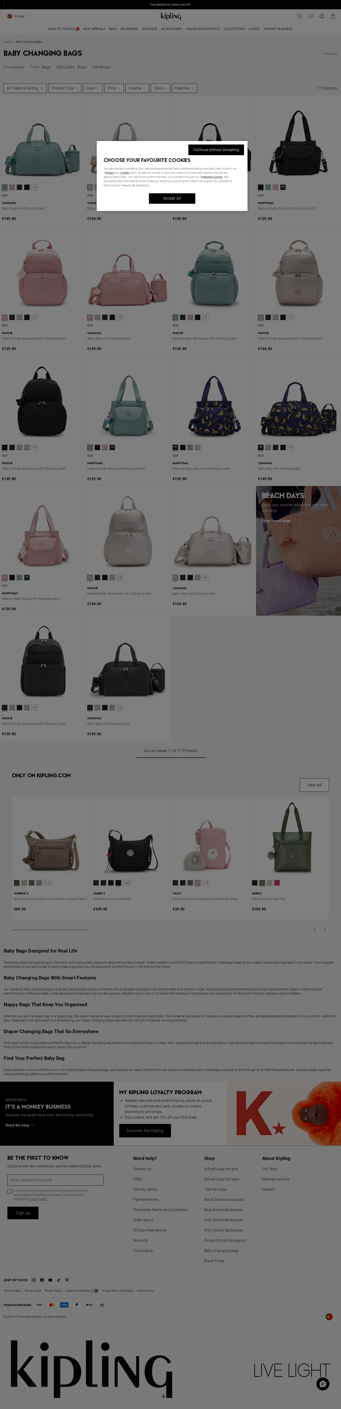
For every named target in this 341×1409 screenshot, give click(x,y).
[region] (172, 176)
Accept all (172, 198)
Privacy (109, 172)
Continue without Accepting (216, 150)
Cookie (124, 172)
